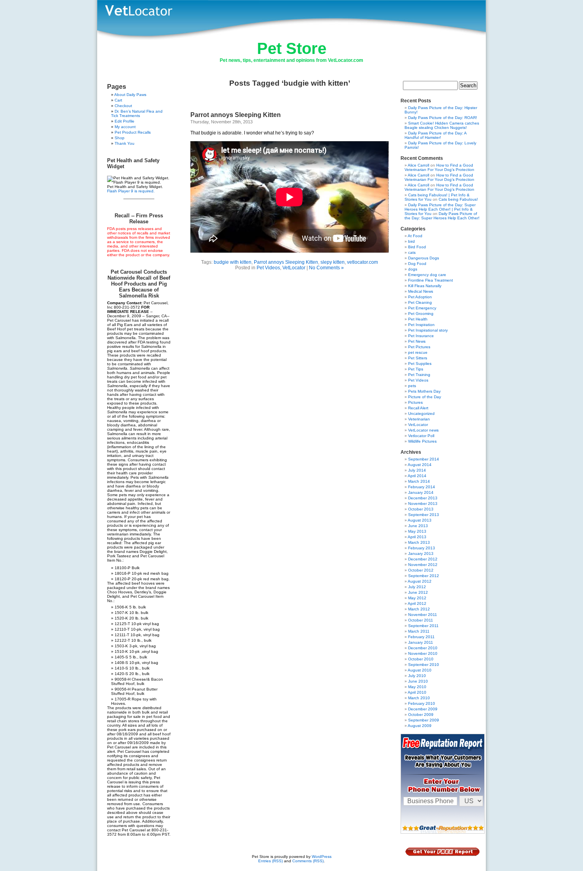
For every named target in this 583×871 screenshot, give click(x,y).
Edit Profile (124, 121)
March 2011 (419, 631)
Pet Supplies (419, 363)
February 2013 (421, 548)
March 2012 (419, 609)
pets (412, 386)
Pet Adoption (420, 297)
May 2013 (417, 531)
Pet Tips (415, 369)
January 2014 (420, 492)
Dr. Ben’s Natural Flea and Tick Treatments (137, 113)
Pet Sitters (417, 358)
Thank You (124, 143)
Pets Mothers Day (424, 391)
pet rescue (418, 352)
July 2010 (417, 675)
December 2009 (422, 709)
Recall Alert (418, 408)
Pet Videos (268, 268)
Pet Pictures (419, 347)
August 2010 (419, 670)
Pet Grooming (420, 313)
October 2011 (420, 620)
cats (412, 252)
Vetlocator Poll (421, 436)
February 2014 (421, 487)
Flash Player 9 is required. (131, 191)
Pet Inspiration (421, 324)
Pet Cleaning (420, 302)
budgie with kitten (232, 262)
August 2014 (419, 464)
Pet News (417, 341)
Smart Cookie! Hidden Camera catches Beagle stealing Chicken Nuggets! (442, 125)
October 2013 (420, 509)
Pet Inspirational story (428, 330)
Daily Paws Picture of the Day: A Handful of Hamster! (435, 135)
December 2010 (422, 648)
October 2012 (420, 570)
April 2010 (417, 692)
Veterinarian (419, 419)
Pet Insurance (421, 336)
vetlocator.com (362, 262)
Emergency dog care (427, 274)
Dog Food (417, 263)
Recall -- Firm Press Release (139, 218)
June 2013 (418, 526)
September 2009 (423, 720)
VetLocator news (423, 430)
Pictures (415, 402)
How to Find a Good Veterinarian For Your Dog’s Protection (439, 167)
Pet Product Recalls (133, 132)
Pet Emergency (422, 308)
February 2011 (421, 637)
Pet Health (418, 319)
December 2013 (422, 498)
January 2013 (420, 553)
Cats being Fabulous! (458, 199)
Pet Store (291, 48)
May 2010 (417, 687)
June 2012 (418, 592)
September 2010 (423, 664)
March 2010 (419, 698)
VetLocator (293, 268)
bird (411, 241)
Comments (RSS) (308, 861)
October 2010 (420, 659)
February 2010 (421, 703)
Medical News (420, 291)
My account (125, 127)
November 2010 (422, 653)
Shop (120, 138)
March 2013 (419, 542)
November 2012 (422, 564)
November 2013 (422, 503)
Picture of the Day (424, 397)
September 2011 (423, 626)
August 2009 (419, 725)
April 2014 (417, 476)
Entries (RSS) (270, 861)
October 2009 (420, 714)
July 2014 (417, 470)
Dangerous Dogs (423, 258)
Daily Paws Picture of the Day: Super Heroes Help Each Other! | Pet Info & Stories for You (440, 209)
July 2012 (417, 587)
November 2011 (422, 614)
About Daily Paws (130, 94)
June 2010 (418, 681)
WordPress (322, 856)
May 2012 (417, 598)
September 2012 (423, 576)
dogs (412, 269)
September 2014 (423, 459)
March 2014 (419, 481)
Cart (118, 100)
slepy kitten (332, 262)
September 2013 (423, 514)
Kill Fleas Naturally (424, 286)
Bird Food (417, 247)
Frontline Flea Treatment (430, 280)
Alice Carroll (418, 165)
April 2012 (417, 603)
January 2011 (420, 642)
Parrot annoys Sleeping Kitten (235, 114)
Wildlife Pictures (422, 441)
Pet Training (419, 374)
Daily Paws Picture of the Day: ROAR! (442, 117)
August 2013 (419, 520)
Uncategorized (421, 413)
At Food (415, 236)
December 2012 (422, 559)
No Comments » (326, 268)
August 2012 (419, 581)
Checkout (123, 106)
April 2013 (417, 537)
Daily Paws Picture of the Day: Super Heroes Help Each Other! (442, 215)
